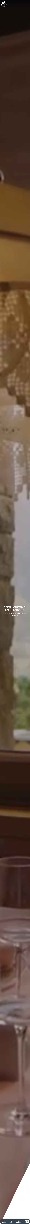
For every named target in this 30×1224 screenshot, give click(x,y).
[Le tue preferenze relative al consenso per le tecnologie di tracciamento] (27, 1221)
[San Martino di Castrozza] (4, 3)
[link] (4, 1221)
